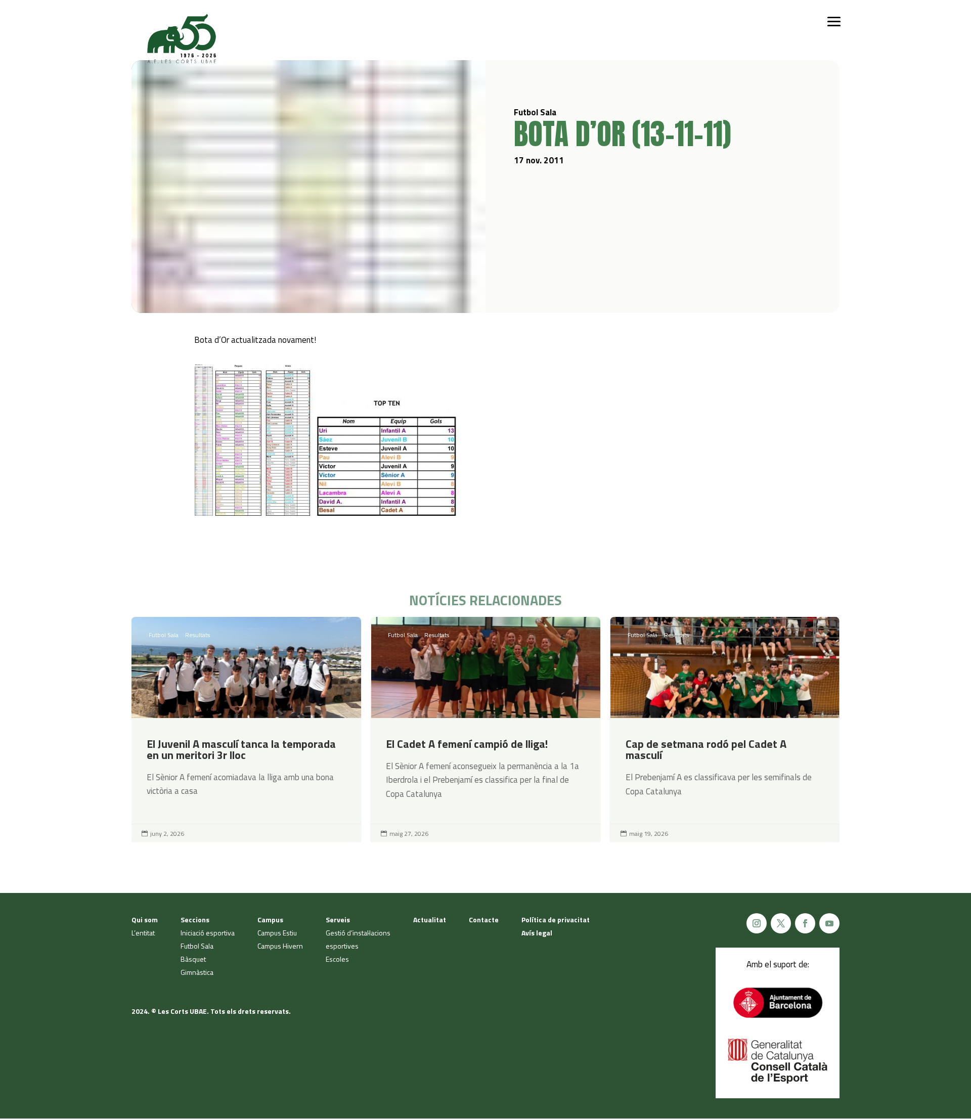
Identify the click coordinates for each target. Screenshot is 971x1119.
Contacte (484, 919)
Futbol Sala (164, 635)
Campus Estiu (277, 932)
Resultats (197, 635)
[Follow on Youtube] (829, 923)
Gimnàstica (197, 972)
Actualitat (429, 919)
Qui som (144, 919)
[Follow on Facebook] (805, 923)
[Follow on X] (781, 923)
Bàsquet (193, 959)
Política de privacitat (555, 919)
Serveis (338, 919)
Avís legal (536, 932)
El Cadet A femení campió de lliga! (485, 730)
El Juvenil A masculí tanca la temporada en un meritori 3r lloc (246, 730)
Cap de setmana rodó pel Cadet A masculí (725, 730)
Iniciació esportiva (208, 932)
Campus (270, 919)
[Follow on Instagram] (756, 923)
